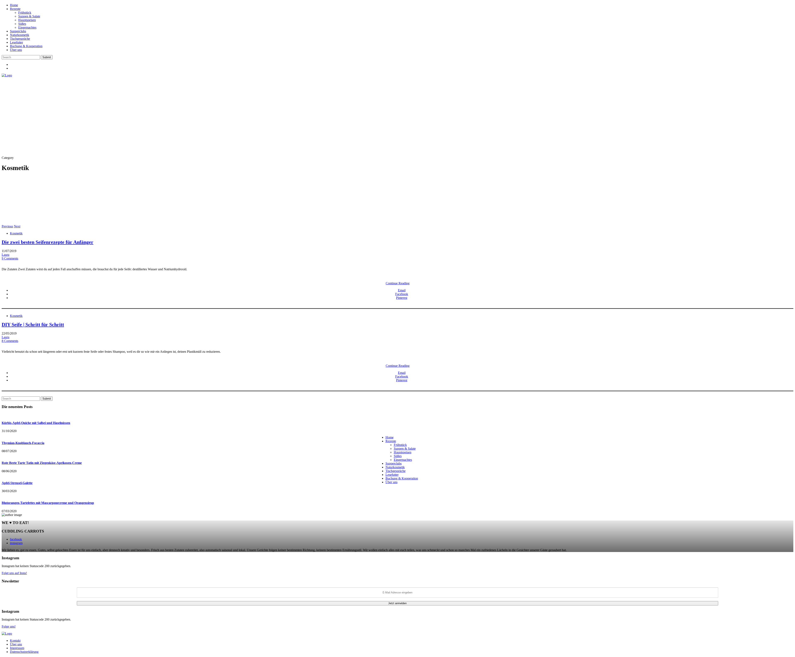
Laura (5, 254)
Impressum (17, 648)
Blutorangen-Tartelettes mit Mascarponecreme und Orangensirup (48, 503)
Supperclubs (18, 31)
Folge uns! (9, 626)
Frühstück (24, 12)
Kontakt (15, 640)
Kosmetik (16, 233)
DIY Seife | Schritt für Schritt (33, 324)
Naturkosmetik (19, 35)
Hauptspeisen (27, 20)
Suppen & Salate (29, 16)
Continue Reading (398, 283)
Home (14, 5)
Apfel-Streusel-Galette (17, 483)
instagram (16, 543)
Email (402, 290)
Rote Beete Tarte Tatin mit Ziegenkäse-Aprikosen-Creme (42, 463)
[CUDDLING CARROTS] (7, 75)
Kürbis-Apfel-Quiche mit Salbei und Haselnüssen (36, 423)
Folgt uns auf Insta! (14, 573)
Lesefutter (16, 42)
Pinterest (401, 298)
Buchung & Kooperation (26, 46)
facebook (16, 539)
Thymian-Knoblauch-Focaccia (23, 443)
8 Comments (10, 341)
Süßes (22, 23)
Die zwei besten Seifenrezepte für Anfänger (47, 242)
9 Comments (10, 258)
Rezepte (15, 9)
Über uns (16, 50)
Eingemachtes (27, 27)
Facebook (401, 294)
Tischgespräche (20, 38)
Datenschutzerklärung (24, 651)
